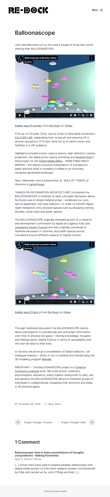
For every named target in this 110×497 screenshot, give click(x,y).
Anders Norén (60, 491)
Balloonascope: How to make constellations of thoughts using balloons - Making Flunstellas (49, 454)
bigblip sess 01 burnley (28, 125)
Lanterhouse (36, 184)
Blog (50, 404)
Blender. (47, 359)
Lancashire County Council (31, 227)
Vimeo (68, 125)
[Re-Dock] (28, 10)
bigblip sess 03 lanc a (28, 312)
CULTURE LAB (23, 137)
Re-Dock (54, 125)
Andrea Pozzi (84, 157)
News (58, 404)
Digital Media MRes (50, 161)
